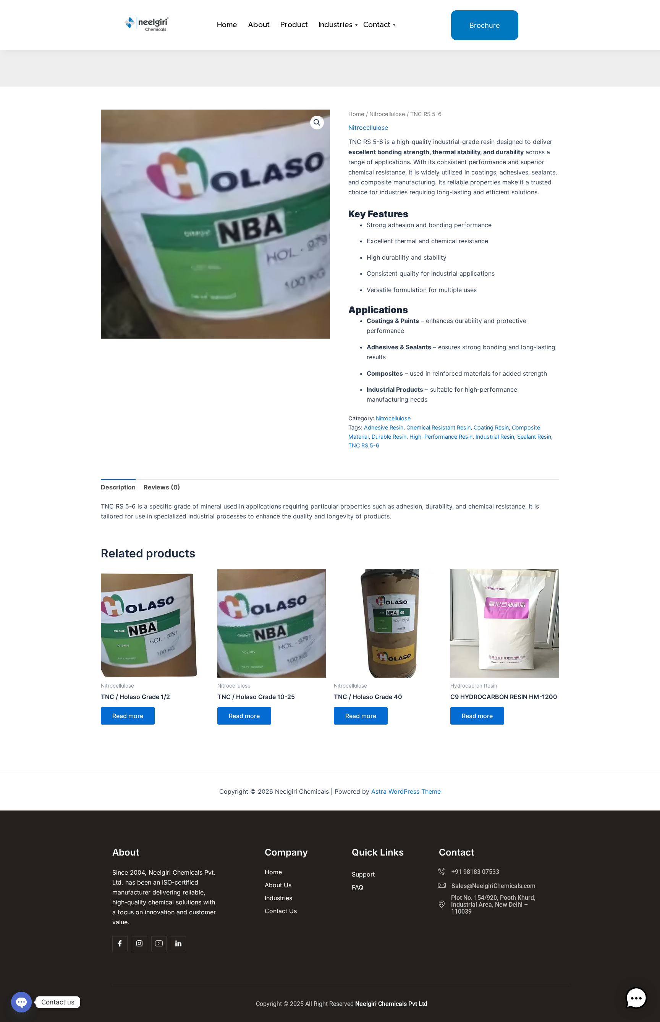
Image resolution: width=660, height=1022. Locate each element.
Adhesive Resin (383, 427)
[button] (317, 122)
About (259, 24)
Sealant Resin (534, 436)
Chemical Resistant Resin (438, 427)
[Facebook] (120, 943)
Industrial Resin (495, 436)
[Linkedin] (178, 943)
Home (227, 24)
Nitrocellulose (387, 114)
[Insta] (139, 943)
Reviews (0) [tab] (162, 487)
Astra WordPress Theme (406, 791)
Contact (376, 24)
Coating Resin (491, 427)
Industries (336, 24)
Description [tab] (118, 487)
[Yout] (159, 943)
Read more (127, 716)
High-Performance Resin (440, 436)
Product (294, 24)
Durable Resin (389, 436)
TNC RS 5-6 (363, 445)
